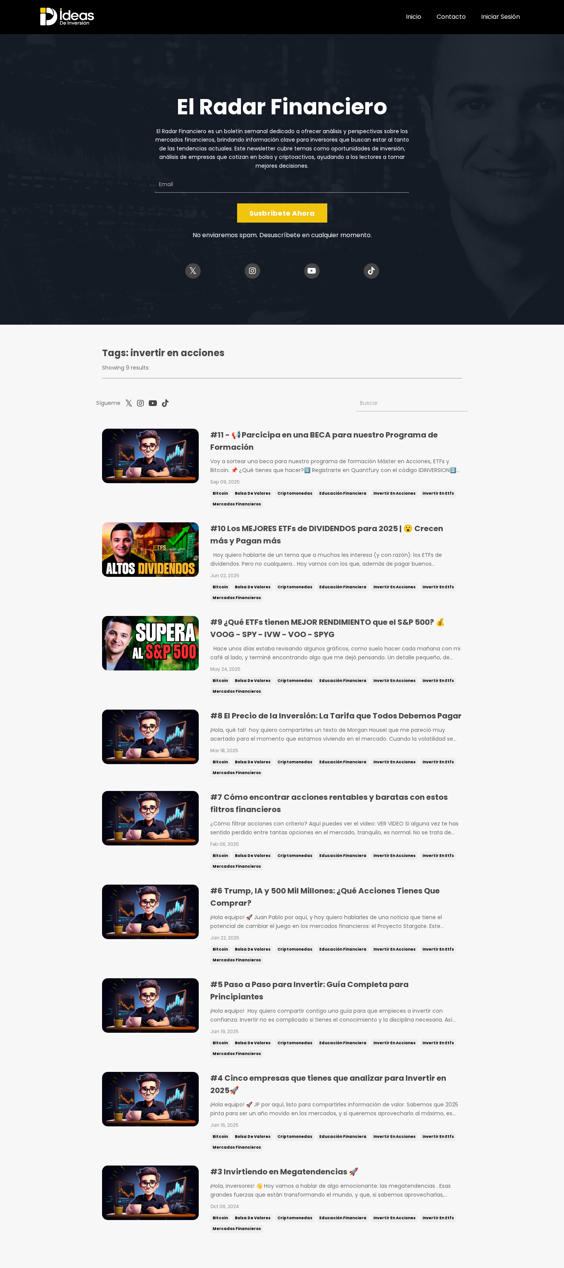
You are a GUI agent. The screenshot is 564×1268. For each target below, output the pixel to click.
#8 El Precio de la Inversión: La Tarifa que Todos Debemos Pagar (336, 715)
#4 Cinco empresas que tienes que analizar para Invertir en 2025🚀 (328, 1084)
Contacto (451, 16)
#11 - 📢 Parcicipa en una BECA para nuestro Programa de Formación (324, 440)
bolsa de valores (252, 493)
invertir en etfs (438, 493)
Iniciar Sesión (500, 16)
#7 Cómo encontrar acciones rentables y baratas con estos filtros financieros (329, 803)
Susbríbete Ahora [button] (282, 213)
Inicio (413, 16)
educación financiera (342, 493)
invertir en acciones (394, 493)
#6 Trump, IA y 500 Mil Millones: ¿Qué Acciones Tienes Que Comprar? (325, 896)
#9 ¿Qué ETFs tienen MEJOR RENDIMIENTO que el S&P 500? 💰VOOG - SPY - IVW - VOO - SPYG (327, 628)
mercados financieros (237, 504)
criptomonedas (294, 493)
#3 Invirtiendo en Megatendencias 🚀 (284, 1171)
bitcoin (220, 493)
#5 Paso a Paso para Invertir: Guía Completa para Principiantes (309, 990)
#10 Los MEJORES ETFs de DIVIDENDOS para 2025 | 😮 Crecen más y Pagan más (326, 534)
